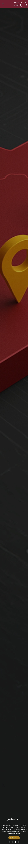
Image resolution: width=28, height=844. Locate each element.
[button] (18, 842)
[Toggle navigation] (3, 4)
